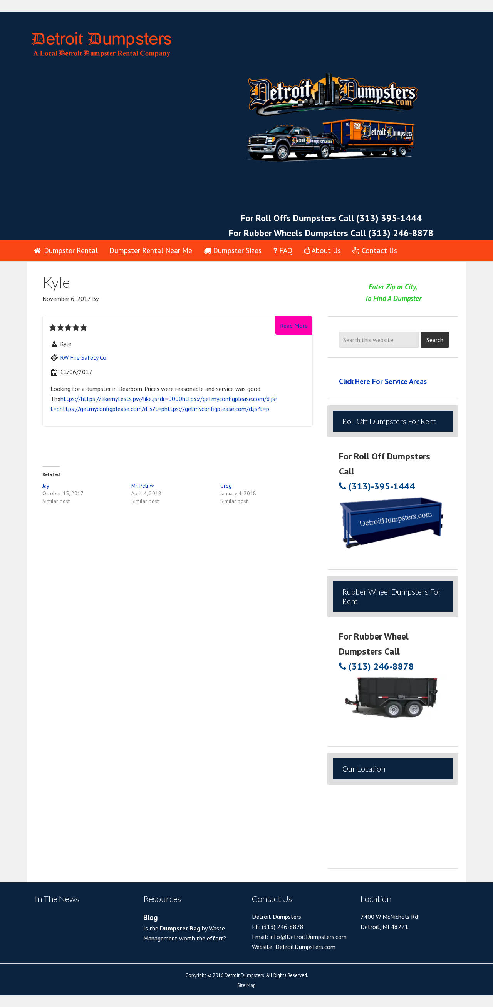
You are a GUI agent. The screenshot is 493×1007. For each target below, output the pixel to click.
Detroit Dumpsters (162, 40)
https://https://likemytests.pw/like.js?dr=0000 (121, 398)
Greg (226, 485)
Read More (294, 325)
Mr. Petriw (142, 485)
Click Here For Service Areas (383, 381)
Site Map (246, 985)
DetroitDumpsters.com (305, 946)
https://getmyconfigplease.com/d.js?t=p (112, 408)
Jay (45, 485)
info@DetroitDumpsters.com (307, 936)
